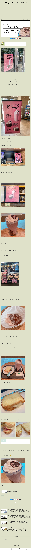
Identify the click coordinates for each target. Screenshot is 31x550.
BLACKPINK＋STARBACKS (13, 81)
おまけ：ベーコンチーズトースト (13, 84)
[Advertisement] (15, 11)
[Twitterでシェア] (11, 38)
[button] (20, 38)
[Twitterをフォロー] (15, 502)
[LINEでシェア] (16, 38)
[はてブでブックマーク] (14, 38)
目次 (14, 79)
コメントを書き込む (15, 536)
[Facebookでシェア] (13, 38)
